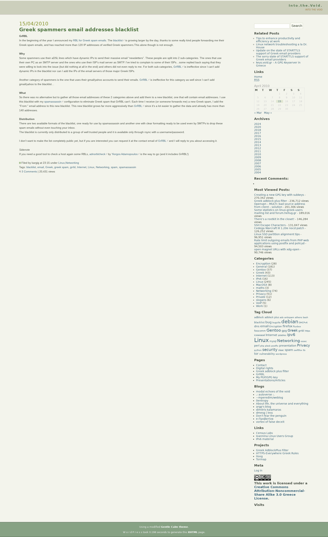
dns (256, 326)
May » (268, 112)
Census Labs (264, 432)
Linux (61, 162)
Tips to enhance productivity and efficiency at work (278, 40)
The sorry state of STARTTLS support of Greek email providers (282, 58)
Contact (261, 365)
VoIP (259, 303)
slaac (281, 350)
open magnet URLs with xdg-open (276, 249)
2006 (257, 166)
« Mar (258, 112)
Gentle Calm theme (174, 526)
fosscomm (260, 331)
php (262, 346)
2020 (257, 126)
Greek (49, 167)
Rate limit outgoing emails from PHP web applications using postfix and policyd (281, 242)
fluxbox (297, 326)
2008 (257, 160)
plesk (267, 346)
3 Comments (29, 171)
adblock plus (272, 317)
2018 (257, 130)
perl (256, 345)
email (40, 167)
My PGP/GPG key (267, 377)
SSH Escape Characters (270, 225)
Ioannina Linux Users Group (274, 436)
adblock (259, 317)
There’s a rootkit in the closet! (274, 219)
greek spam (61, 167)
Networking (72, 162)
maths (260, 287)
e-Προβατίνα (264, 418)
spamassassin (52, 101)
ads (282, 317)
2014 (257, 142)
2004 (257, 172)
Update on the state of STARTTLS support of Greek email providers (278, 52)
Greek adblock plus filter (270, 200)
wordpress (281, 354)
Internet (81, 167)
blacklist (118, 40)
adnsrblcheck (97, 154)
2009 (257, 157)
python (258, 350)
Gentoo (261, 269)
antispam (289, 317)
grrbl (73, 167)
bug (268, 322)
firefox (287, 326)
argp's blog (263, 406)
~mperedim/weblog (269, 397)
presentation (287, 345)
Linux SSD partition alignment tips (277, 234)
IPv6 (259, 278)
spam (114, 167)
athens (298, 317)
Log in (258, 470)
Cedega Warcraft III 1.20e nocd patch (279, 228)
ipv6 (291, 335)
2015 (257, 139)
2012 (257, 148)
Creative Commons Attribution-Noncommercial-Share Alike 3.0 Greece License (279, 492)
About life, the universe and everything (282, 403)
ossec (304, 341)
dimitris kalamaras (268, 409)
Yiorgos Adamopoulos (125, 154)
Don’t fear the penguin (271, 415)
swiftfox (298, 350)
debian (289, 321)
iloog (259, 456)
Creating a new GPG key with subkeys (279, 194)
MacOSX (261, 284)
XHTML (193, 532)
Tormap (261, 459)
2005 (257, 169)
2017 (257, 133)
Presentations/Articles (270, 380)
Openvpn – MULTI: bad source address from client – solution (279, 205)
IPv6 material (265, 439)
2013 (257, 145)
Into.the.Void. (305, 5)
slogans (261, 299)
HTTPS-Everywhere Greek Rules (277, 453)
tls (304, 350)
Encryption (263, 263)
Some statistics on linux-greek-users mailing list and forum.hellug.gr (278, 211)
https (307, 331)
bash (305, 317)
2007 (257, 163)
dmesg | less (264, 412)
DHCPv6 (303, 322)
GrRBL (177, 66)
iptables (282, 335)
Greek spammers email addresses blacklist (79, 29)
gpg (284, 330)
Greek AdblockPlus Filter (272, 450)
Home (258, 76)
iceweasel (259, 335)
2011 (257, 151)
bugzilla (276, 322)
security (270, 349)
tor (256, 353)
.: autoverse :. (265, 394)
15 (279, 101)
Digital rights (264, 368)
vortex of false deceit (270, 421)
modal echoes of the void (273, 391)
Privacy (261, 293)
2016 (257, 136)
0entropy (262, 400)
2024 (257, 123)
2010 (257, 154)
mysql (273, 341)
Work (259, 306)
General (261, 266)
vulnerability (267, 353)
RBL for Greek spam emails (89, 40)
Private (260, 296)
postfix (274, 346)
